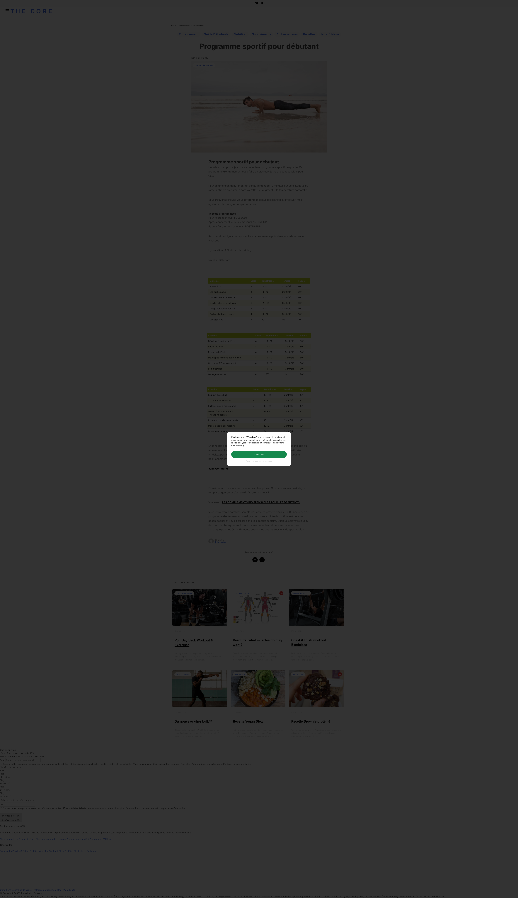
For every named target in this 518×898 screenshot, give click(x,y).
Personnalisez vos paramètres (259, 461)
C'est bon (259, 454)
